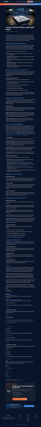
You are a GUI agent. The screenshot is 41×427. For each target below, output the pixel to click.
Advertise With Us (9, 335)
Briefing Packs (24, 1)
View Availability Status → (10, 326)
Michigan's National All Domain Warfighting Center (19, 165)
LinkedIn (11, 291)
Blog (17, 1)
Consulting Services (10, 368)
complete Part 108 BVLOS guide (11, 133)
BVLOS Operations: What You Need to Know (11, 295)
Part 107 (15, 36)
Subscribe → (8, 307)
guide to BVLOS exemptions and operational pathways (20, 134)
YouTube (28, 416)
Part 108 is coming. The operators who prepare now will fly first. (22, 386)
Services (35, 1)
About (39, 1)
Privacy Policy (36, 416)
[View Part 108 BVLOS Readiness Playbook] (9, 391)
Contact (8, 372)
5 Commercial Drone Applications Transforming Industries (13, 299)
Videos (20, 1)
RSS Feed (28, 420)
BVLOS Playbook (30, 1)
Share (7, 291)
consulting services (12, 221)
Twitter (9, 291)
